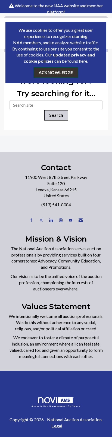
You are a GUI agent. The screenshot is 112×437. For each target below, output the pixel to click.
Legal (56, 425)
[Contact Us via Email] (80, 220)
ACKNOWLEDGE (56, 72)
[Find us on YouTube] (70, 220)
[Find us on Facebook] (31, 220)
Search (56, 115)
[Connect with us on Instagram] (60, 220)
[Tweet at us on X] (41, 220)
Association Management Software (56, 406)
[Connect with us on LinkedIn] (50, 220)
